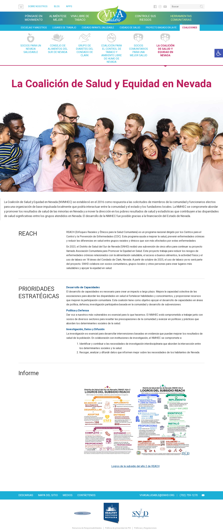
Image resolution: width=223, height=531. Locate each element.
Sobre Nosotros (38, 6)
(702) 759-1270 (189, 495)
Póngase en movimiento (34, 18)
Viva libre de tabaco (80, 18)
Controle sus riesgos (145, 18)
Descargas (25, 495)
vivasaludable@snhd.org (157, 495)
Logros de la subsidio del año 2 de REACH (135, 466)
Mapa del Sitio (48, 495)
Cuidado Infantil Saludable (98, 27)
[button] (219, 53)
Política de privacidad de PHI (118, 528)
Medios (67, 495)
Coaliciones (189, 27)
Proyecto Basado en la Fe (161, 27)
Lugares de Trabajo (64, 27)
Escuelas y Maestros (34, 27)
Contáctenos (86, 495)
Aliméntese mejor (58, 18)
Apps (69, 6)
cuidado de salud (130, 27)
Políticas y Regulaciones (145, 528)
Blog (57, 6)
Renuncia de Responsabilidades (87, 528)
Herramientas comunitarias (181, 18)
